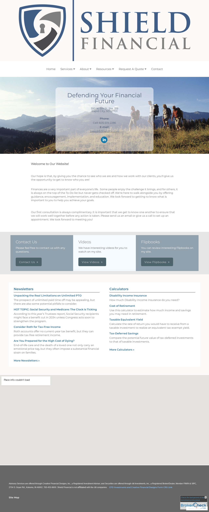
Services (66, 69)
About (84, 69)
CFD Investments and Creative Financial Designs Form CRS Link (140, 487)
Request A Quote (131, 69)
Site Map (14, 497)
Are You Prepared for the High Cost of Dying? (44, 340)
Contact (157, 69)
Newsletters (23, 289)
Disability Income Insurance (128, 295)
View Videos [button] (90, 262)
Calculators (118, 289)
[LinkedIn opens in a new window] (104, 140)
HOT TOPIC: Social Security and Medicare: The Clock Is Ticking (55, 309)
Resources (103, 69)
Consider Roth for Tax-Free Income (37, 326)
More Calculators (121, 349)
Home (51, 69)
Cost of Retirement (122, 305)
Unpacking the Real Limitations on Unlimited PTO (47, 295)
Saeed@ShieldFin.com (104, 131)
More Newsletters (27, 360)
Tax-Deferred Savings (123, 333)
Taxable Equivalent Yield (126, 319)
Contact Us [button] (27, 262)
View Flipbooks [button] (155, 262)
